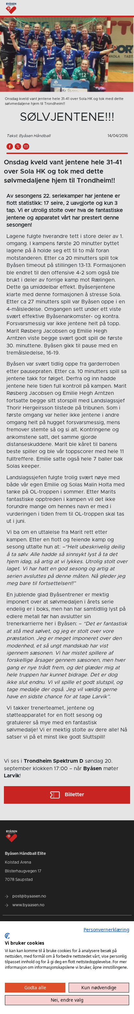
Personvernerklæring (106, 929)
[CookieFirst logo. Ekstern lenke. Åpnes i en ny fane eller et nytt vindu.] (7, 936)
